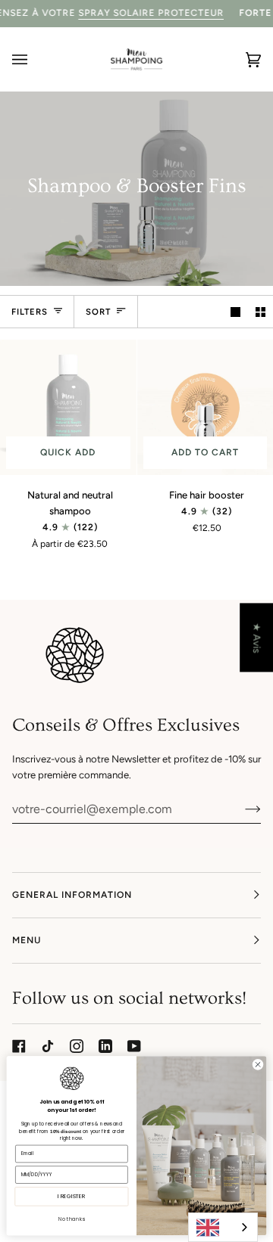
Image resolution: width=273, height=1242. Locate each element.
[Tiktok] (48, 1046)
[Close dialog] (257, 1064)
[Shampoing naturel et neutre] (68, 408)
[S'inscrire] (241, 808)
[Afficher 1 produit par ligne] (235, 311)
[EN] (223, 1227)
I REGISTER (71, 1196)
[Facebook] (19, 1046)
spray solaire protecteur (151, 13)
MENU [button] (26, 940)
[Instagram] (76, 1046)
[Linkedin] (105, 1046)
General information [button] (72, 895)
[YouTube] (134, 1046)
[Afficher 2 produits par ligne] (260, 311)
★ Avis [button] (256, 638)
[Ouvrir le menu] (35, 59)
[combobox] (223, 1227)
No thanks (71, 1218)
